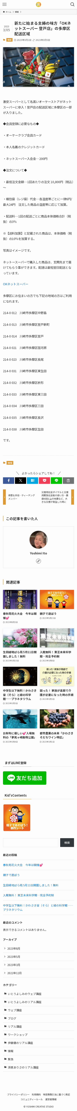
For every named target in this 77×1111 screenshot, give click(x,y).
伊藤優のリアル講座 (20, 1043)
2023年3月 (13, 965)
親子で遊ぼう (11, 875)
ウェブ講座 (15, 1010)
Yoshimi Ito (38, 553)
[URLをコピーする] (68, 480)
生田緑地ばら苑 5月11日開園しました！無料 (30, 885)
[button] (8, 480)
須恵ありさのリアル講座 (23, 1067)
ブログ (12, 1018)
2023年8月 (13, 948)
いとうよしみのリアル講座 (24, 1002)
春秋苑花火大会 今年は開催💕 (23, 865)
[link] (38, 561)
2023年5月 (13, 957)
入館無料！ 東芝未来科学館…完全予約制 (28, 895)
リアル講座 (15, 1026)
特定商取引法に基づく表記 (56, 1094)
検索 (67, 842)
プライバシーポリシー (18, 1094)
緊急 (10, 1059)
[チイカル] (38, 4)
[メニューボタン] (4, 4)
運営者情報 (50, 1099)
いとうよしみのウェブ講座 (24, 994)
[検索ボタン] (72, 4)
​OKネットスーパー (15, 284)
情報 (9, 39)
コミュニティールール (32, 1099)
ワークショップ (17, 1035)
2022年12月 (14, 973)
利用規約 (36, 1094)
